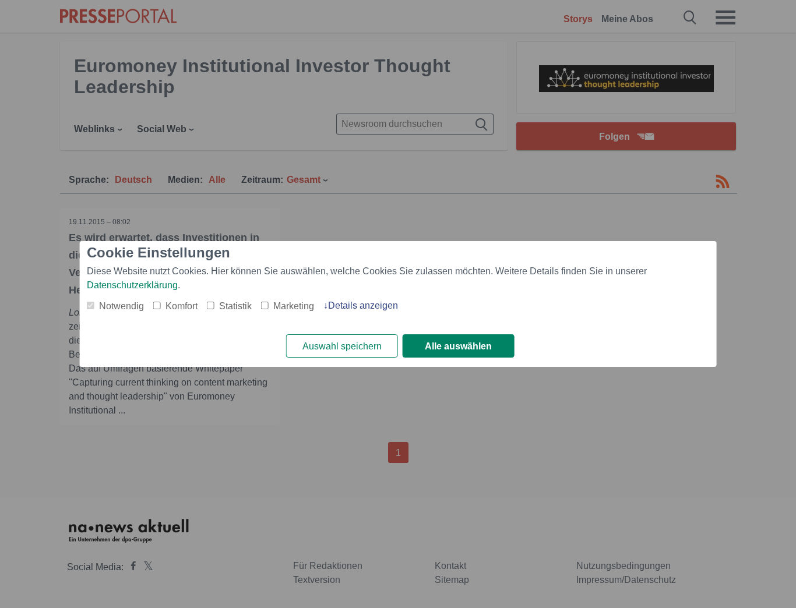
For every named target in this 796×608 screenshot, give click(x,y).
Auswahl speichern (342, 346)
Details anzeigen (363, 305)
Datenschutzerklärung (132, 285)
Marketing (293, 306)
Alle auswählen (458, 346)
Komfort (181, 306)
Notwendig (121, 306)
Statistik (235, 306)
